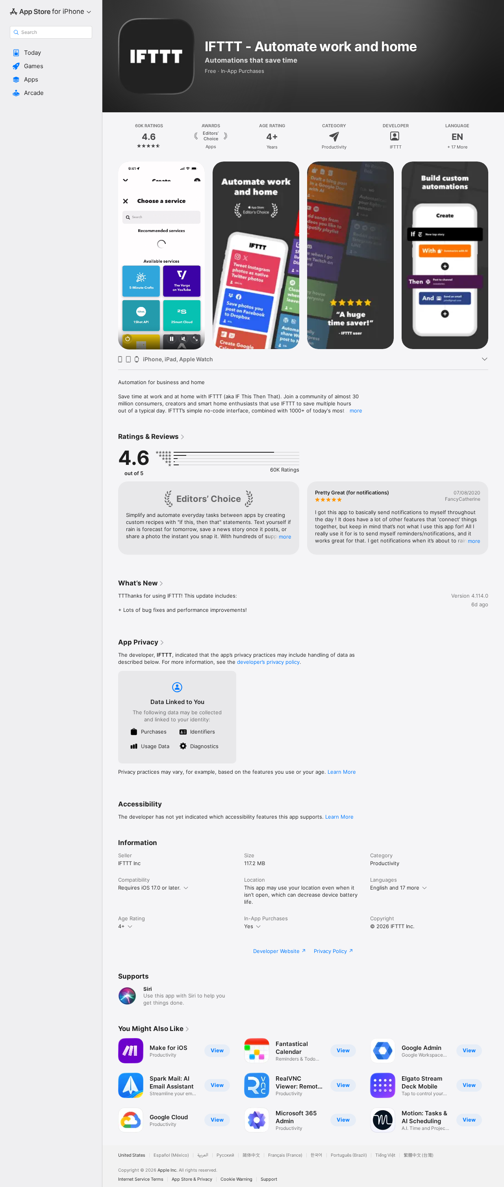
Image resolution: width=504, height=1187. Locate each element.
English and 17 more (394, 887)
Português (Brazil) (349, 1155)
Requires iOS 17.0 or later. (149, 887)
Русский (225, 1155)
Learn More (342, 772)
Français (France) (285, 1155)
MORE (285, 536)
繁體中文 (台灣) (419, 1155)
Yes (248, 926)
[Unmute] (183, 339)
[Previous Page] (110, 136)
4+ (121, 926)
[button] (51, 53)
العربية (202, 1155)
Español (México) (171, 1155)
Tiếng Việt (385, 1155)
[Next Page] (496, 136)
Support (269, 1179)
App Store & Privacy (192, 1179)
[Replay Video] (127, 339)
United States (131, 1155)
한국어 (316, 1155)
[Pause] (171, 339)
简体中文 (251, 1155)
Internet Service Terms (140, 1179)
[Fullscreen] (195, 339)
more (356, 410)
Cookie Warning (236, 1179)
